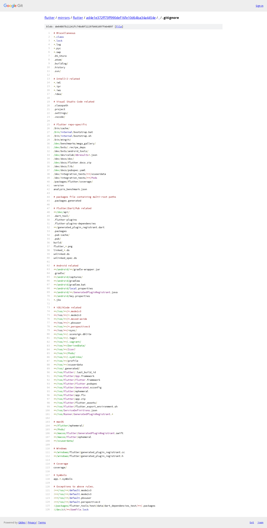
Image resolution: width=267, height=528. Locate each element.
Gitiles (21, 522)
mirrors (64, 17)
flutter (49, 17)
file (119, 26)
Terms (42, 522)
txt (252, 522)
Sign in (259, 5)
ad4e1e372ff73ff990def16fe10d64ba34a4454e (121, 17)
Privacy (32, 522)
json (260, 522)
